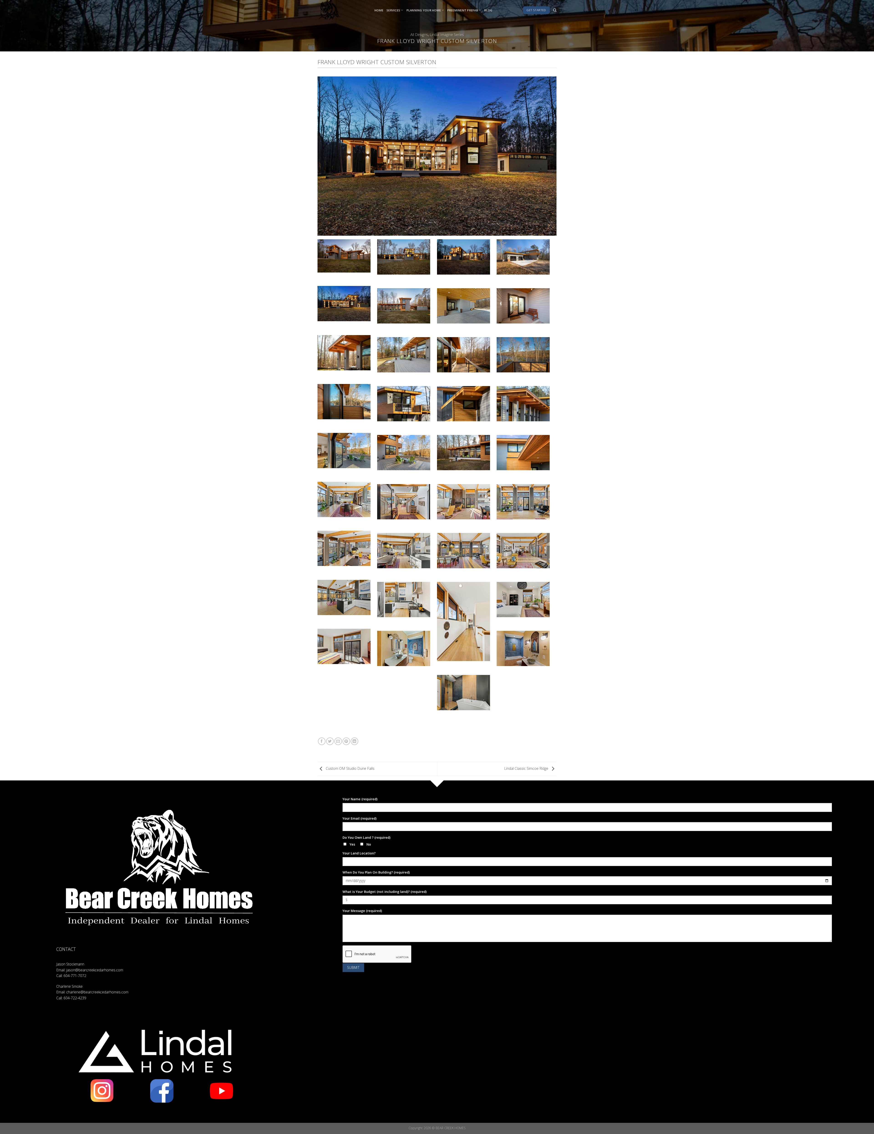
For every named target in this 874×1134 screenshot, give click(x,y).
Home (378, 10)
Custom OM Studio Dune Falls (349, 768)
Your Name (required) (360, 799)
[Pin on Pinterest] (346, 741)
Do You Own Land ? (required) (366, 837)
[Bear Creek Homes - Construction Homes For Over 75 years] (343, 10)
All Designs (419, 34)
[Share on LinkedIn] (354, 741)
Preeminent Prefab (462, 10)
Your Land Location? (359, 853)
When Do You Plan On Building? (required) (376, 872)
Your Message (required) (362, 911)
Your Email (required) (359, 818)
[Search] (554, 10)
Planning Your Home (424, 10)
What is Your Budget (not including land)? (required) (385, 891)
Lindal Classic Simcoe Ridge (526, 768)
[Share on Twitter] (330, 741)
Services (393, 10)
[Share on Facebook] (321, 741)
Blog (488, 10)
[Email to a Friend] (338, 741)
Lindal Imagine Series (447, 34)
